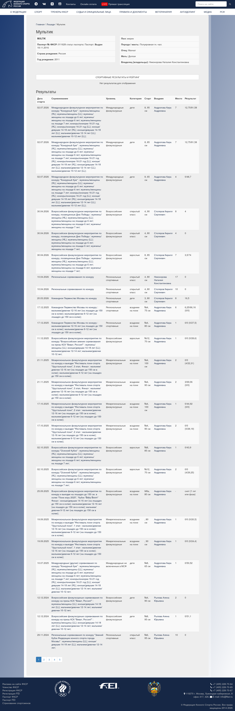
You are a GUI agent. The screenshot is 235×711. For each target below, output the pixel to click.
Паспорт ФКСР (10, 696)
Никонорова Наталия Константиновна (162, 280)
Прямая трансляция (115, 4)
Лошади (51, 24)
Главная (40, 24)
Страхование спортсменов (16, 703)
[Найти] (230, 4)
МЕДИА (208, 11)
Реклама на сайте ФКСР (15, 683)
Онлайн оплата (88, 4)
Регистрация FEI (11, 693)
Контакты (71, 4)
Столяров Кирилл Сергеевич (163, 213)
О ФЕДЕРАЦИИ (18, 11)
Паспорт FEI (8, 699)
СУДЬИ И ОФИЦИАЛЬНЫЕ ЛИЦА (93, 11)
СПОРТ (38, 11)
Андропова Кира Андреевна (162, 109)
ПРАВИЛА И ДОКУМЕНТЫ (133, 11)
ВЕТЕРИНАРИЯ (163, 11)
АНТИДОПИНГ (187, 11)
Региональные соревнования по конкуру (72, 276)
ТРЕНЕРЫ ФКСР (59, 11)
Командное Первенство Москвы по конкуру (74, 298)
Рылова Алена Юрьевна (161, 599)
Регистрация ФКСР (12, 690)
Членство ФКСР (10, 687)
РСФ (222, 11)
